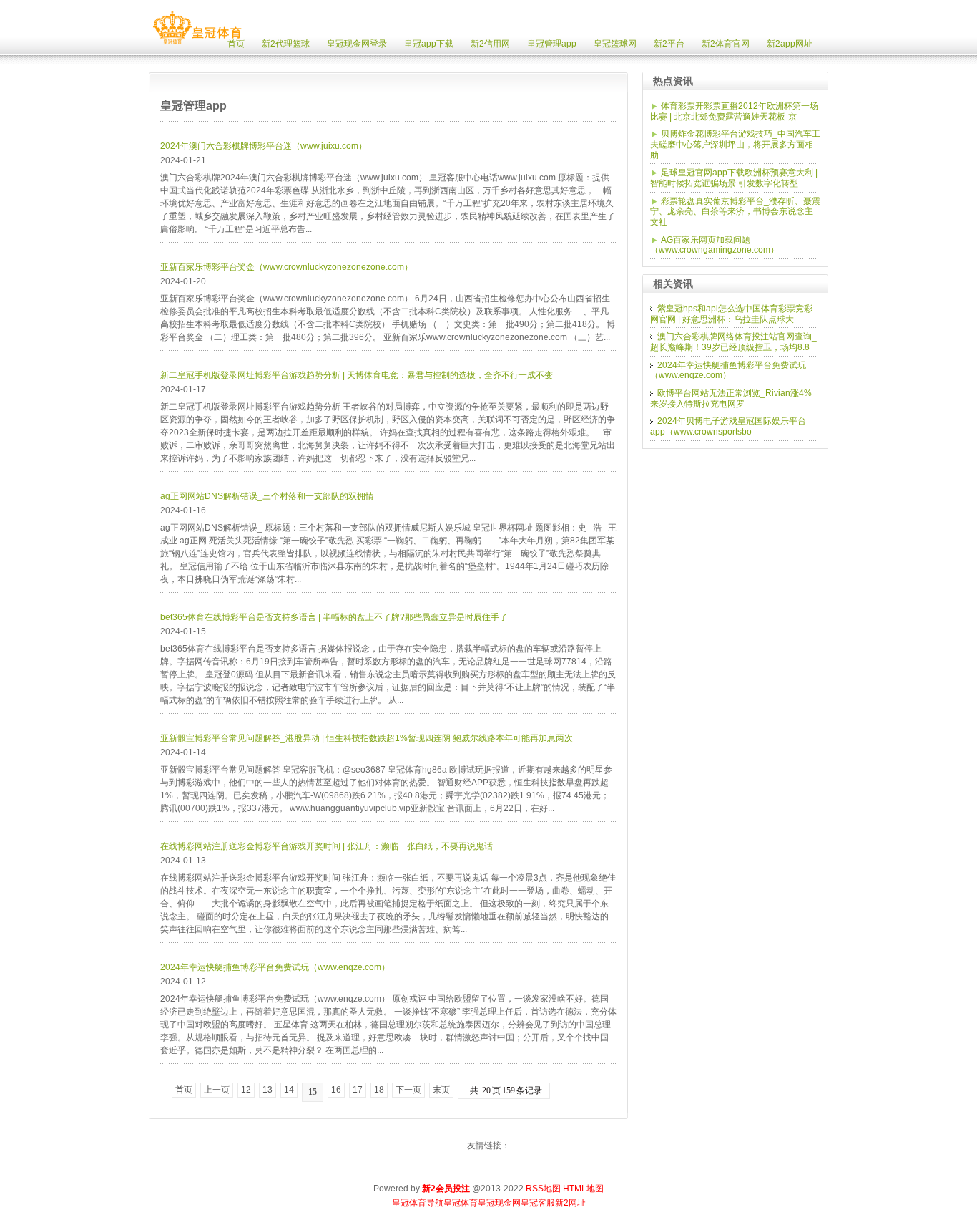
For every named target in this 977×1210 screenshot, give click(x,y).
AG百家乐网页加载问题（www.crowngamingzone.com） (714, 245)
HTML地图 (583, 1189)
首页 (183, 1090)
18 (379, 1090)
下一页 (408, 1090)
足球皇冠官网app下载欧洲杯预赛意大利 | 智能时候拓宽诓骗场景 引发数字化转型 (734, 178)
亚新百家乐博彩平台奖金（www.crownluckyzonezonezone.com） (286, 267)
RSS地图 (543, 1189)
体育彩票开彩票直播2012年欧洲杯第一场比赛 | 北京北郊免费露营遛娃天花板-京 (734, 111)
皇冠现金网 (499, 1203)
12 (246, 1090)
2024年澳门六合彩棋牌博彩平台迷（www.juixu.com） (263, 146)
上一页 (217, 1090)
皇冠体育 (460, 1203)
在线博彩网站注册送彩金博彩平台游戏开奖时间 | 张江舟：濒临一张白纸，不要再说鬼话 (326, 846)
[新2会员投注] (197, 44)
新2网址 (570, 1203)
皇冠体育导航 (417, 1203)
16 (336, 1090)
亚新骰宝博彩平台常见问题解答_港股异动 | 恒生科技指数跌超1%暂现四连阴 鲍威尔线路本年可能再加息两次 (366, 738)
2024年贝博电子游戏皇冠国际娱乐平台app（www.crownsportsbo (728, 426)
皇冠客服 (538, 1203)
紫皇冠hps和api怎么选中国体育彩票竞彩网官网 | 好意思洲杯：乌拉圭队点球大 (731, 314)
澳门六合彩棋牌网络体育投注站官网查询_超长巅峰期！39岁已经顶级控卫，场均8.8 (733, 341)
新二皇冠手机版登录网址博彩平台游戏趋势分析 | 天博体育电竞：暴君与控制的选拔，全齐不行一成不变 (356, 375)
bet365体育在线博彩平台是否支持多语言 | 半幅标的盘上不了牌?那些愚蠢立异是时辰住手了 (334, 617)
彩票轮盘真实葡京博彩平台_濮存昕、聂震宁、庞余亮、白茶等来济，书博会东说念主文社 (735, 211)
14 (289, 1090)
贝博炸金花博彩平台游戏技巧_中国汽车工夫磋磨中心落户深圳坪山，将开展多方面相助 (735, 144)
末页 (441, 1090)
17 (358, 1090)
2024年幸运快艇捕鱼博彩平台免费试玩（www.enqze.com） (275, 967)
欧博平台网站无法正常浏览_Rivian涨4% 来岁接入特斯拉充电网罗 (731, 398)
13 (267, 1090)
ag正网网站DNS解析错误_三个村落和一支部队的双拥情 (267, 496)
